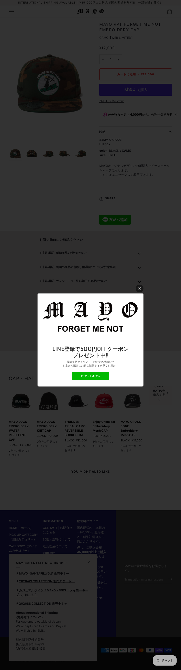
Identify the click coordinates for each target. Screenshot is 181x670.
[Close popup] (139, 288)
